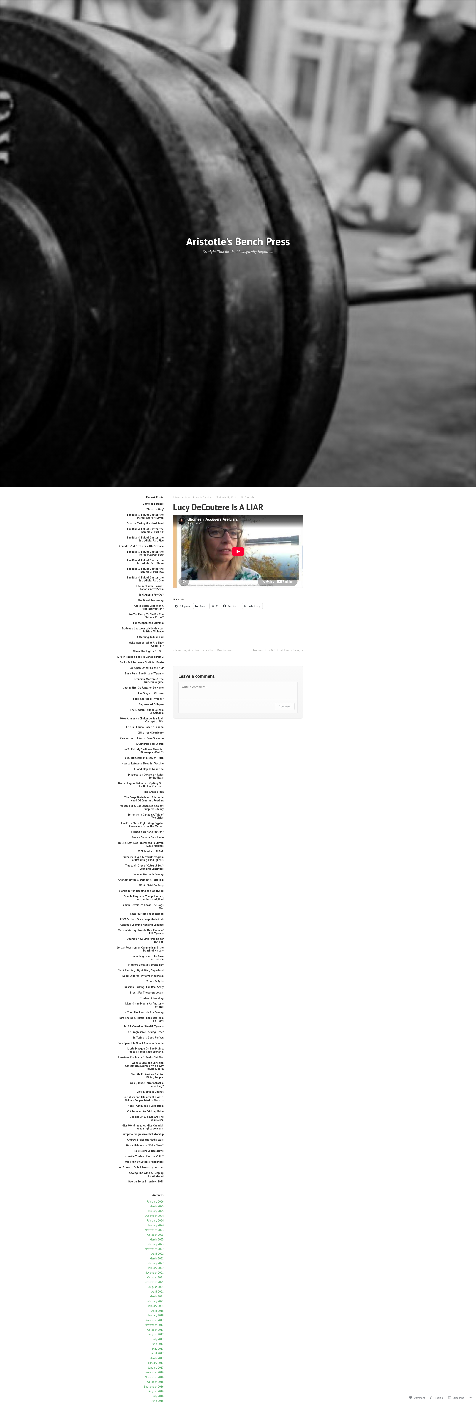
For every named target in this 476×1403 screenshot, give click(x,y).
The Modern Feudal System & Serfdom (147, 711)
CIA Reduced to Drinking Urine (145, 1111)
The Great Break (153, 791)
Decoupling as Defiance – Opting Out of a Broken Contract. (141, 784)
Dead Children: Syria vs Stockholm (143, 976)
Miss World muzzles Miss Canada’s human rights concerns (143, 1127)
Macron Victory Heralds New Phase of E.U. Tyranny (141, 931)
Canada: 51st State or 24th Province (141, 546)
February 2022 (155, 1263)
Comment (285, 706)
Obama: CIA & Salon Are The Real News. (146, 1118)
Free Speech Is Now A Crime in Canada (141, 1043)
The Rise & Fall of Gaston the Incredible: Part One (145, 579)
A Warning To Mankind (150, 637)
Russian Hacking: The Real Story (144, 987)
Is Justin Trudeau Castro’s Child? (144, 1156)
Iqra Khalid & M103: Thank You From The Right (141, 1019)
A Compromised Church (150, 743)
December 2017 (154, 1320)
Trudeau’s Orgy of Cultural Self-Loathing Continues (144, 867)
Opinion (207, 497)
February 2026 (155, 1201)
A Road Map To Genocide (149, 769)
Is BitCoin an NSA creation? (147, 831)
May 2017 (158, 1348)
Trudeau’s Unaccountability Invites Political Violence (142, 630)
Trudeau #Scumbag (152, 998)
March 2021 (157, 1296)
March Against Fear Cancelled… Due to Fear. (204, 650)
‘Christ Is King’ (155, 509)
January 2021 (156, 1306)
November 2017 (154, 1325)
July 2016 (158, 1396)
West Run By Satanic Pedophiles (144, 1161)
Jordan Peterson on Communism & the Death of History (140, 949)
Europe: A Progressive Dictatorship (143, 1134)
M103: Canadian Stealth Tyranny (144, 1026)
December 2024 (154, 1215)
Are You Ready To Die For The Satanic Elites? (146, 616)
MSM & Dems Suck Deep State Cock (142, 919)
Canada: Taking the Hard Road (145, 523)
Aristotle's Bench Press (238, 241)
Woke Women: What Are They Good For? (146, 644)
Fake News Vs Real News (149, 1151)
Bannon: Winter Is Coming (148, 874)
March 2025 (157, 1206)
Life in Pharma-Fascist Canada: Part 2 (140, 656)
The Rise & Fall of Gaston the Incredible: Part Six (145, 530)
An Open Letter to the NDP (147, 668)
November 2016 (154, 1377)
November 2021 (154, 1272)
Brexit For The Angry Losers (147, 992)
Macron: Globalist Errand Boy (146, 964)
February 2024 (155, 1220)
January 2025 (156, 1211)
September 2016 (154, 1386)
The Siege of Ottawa (151, 693)
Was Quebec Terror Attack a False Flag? (147, 1084)
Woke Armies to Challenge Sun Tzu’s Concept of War (142, 720)
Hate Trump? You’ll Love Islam (146, 1106)
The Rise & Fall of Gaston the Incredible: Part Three (145, 561)
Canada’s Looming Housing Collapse (142, 924)
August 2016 (156, 1391)
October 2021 (155, 1277)
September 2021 (154, 1282)
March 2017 (157, 1358)
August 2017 (156, 1334)
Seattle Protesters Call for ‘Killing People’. (147, 1076)
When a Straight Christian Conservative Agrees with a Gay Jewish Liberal (144, 1066)
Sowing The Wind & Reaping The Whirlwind (146, 1174)
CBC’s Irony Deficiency (151, 732)
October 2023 (155, 1234)
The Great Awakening (150, 600)
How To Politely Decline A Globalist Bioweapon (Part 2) (143, 751)
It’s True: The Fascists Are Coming (143, 1012)
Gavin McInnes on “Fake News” (145, 1145)
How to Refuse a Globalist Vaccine (143, 763)
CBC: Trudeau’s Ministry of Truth (144, 758)
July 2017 (158, 1339)
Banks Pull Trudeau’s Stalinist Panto (142, 662)
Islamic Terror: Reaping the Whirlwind (141, 891)
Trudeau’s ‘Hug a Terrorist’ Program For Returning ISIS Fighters (142, 858)
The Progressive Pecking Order (145, 1032)
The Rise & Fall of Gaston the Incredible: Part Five (145, 539)
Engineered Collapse (151, 704)
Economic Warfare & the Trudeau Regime (149, 680)
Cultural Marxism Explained (147, 913)
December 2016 (154, 1372)
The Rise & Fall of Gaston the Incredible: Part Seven (145, 516)
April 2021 (157, 1291)
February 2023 (155, 1244)
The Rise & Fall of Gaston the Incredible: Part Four (145, 553)
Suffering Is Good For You (148, 1037)
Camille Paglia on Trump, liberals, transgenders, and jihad (143, 898)
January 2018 (156, 1315)
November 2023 (154, 1230)
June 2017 (158, 1344)
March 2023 (157, 1239)
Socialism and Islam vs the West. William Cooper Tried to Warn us (143, 1098)
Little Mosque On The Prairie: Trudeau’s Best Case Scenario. (145, 1050)
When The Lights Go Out (148, 651)
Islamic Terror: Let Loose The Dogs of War (143, 906)
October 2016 (155, 1381)
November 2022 (154, 1249)
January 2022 (156, 1268)
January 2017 (156, 1367)
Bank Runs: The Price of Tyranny (144, 673)
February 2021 (155, 1301)
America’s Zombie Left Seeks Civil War (141, 1057)
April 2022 (157, 1253)
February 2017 (155, 1363)
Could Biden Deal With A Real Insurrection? (149, 607)
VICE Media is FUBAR (151, 851)
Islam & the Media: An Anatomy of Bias (144, 1005)
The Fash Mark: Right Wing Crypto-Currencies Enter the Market (142, 824)
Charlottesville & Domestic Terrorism (141, 879)
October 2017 (155, 1329)
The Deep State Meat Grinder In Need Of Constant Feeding (144, 798)
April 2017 (157, 1353)
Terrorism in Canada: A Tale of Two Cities (146, 816)
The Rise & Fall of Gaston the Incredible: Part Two (145, 570)
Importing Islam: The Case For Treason (148, 957)
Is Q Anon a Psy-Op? (151, 594)
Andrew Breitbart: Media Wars (145, 1139)
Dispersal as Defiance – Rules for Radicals (146, 776)
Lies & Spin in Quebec (150, 1091)
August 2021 (156, 1287)
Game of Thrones (153, 503)
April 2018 (157, 1310)
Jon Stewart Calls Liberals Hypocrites (141, 1167)
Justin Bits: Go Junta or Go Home (143, 687)
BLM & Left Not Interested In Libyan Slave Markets (141, 844)
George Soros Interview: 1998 (146, 1181)
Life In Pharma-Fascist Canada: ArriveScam (150, 587)
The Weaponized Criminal (148, 623)
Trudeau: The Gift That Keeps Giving (276, 650)
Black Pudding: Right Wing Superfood (141, 970)
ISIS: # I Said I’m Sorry (151, 885)
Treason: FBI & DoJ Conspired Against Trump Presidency (141, 807)
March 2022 (157, 1258)
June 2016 (158, 1400)
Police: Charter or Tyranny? (148, 698)
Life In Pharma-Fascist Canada (145, 727)
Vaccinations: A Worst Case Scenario (142, 738)
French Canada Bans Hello (148, 837)
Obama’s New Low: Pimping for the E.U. (145, 940)
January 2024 (156, 1225)
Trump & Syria (155, 981)
